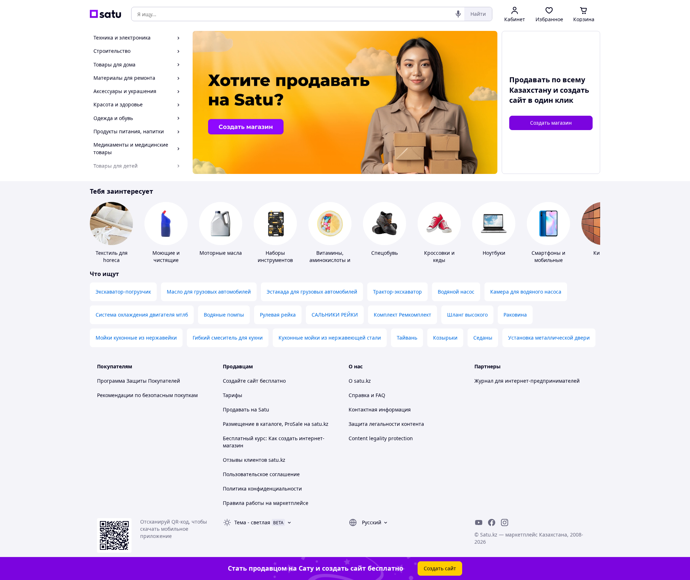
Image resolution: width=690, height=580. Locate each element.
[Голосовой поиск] (458, 14)
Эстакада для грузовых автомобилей (312, 291)
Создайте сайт (240, 380)
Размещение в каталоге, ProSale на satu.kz (275, 423)
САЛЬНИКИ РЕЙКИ (335, 314)
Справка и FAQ (367, 395)
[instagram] (504, 522)
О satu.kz (360, 380)
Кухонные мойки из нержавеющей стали (330, 337)
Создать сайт (440, 568)
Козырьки (445, 337)
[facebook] (491, 522)
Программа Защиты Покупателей (138, 380)
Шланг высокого (467, 314)
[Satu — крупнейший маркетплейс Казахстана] (105, 14)
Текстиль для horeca (112, 256)
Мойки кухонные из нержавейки (136, 337)
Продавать (236, 409)
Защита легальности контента (386, 423)
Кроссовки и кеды (439, 256)
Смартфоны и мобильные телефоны (548, 260)
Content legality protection (381, 438)
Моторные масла (220, 252)
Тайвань (407, 337)
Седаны (482, 337)
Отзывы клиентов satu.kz (254, 459)
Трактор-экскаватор (397, 291)
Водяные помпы (224, 314)
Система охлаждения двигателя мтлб (142, 314)
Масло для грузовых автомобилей (209, 291)
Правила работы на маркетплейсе (265, 503)
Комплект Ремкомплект (402, 314)
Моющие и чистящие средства (166, 260)
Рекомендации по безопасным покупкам (147, 395)
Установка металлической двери (549, 337)
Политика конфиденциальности (262, 488)
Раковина (515, 314)
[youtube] (478, 522)
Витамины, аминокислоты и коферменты (329, 260)
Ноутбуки (494, 252)
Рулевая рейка (278, 314)
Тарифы (232, 395)
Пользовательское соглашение (261, 474)
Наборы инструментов (275, 256)
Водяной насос (456, 291)
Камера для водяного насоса (525, 291)
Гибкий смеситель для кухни (228, 337)
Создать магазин (551, 122)
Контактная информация (380, 409)
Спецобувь (384, 252)
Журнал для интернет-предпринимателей (527, 380)
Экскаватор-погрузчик (123, 291)
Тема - (252, 522)
